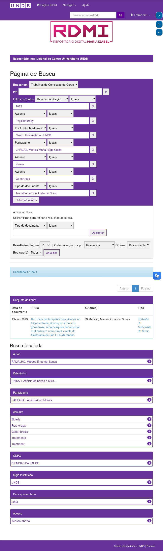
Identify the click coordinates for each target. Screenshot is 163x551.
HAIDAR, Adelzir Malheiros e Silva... (34, 381)
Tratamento (19, 438)
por (15, 91)
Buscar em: (20, 85)
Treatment (18, 444)
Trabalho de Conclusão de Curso (144, 325)
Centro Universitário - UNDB (129, 546)
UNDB (15, 482)
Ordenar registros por (68, 245)
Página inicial (48, 5)
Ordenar (120, 245)
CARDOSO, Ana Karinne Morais (32, 400)
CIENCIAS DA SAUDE (25, 463)
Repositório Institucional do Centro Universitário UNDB (50, 59)
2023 (15, 502)
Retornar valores (26, 200)
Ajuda (85, 5)
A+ (159, 24)
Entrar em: (140, 15)
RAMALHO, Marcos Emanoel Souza (34, 361)
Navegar (68, 5)
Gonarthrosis (20, 432)
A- (159, 32)
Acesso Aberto (21, 521)
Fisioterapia (19, 425)
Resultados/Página (26, 245)
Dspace (151, 546)
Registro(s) (20, 252)
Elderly (16, 419)
